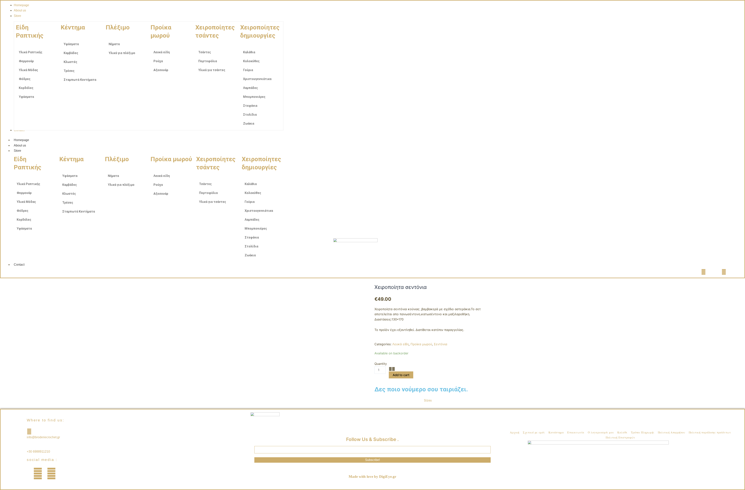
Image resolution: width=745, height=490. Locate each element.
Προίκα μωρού (421, 344)
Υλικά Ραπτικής (30, 52)
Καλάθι (622, 432)
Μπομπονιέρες (254, 97)
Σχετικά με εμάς (534, 432)
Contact (19, 264)
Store (17, 150)
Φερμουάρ (26, 61)
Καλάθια (249, 52)
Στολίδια (250, 114)
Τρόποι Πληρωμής (642, 432)
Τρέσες (69, 71)
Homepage (21, 140)
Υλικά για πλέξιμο (122, 53)
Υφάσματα (26, 97)
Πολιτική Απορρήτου (671, 432)
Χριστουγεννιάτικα (257, 79)
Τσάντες (204, 52)
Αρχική (514, 432)
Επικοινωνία (575, 432)
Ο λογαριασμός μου (601, 432)
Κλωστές (70, 62)
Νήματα (114, 44)
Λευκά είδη (161, 52)
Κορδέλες (26, 88)
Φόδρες (24, 79)
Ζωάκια (248, 123)
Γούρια (248, 70)
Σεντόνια (440, 344)
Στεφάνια (250, 106)
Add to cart (401, 375)
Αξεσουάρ (160, 70)
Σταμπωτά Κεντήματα (80, 80)
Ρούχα (158, 61)
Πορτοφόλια (207, 61)
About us (20, 145)
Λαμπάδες (250, 88)
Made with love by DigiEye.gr (372, 476)
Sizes (428, 400)
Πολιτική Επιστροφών (620, 437)
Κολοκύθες (251, 61)
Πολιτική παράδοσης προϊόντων (710, 432)
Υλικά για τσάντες (211, 70)
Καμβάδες (71, 53)
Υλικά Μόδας (28, 70)
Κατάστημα (556, 432)
